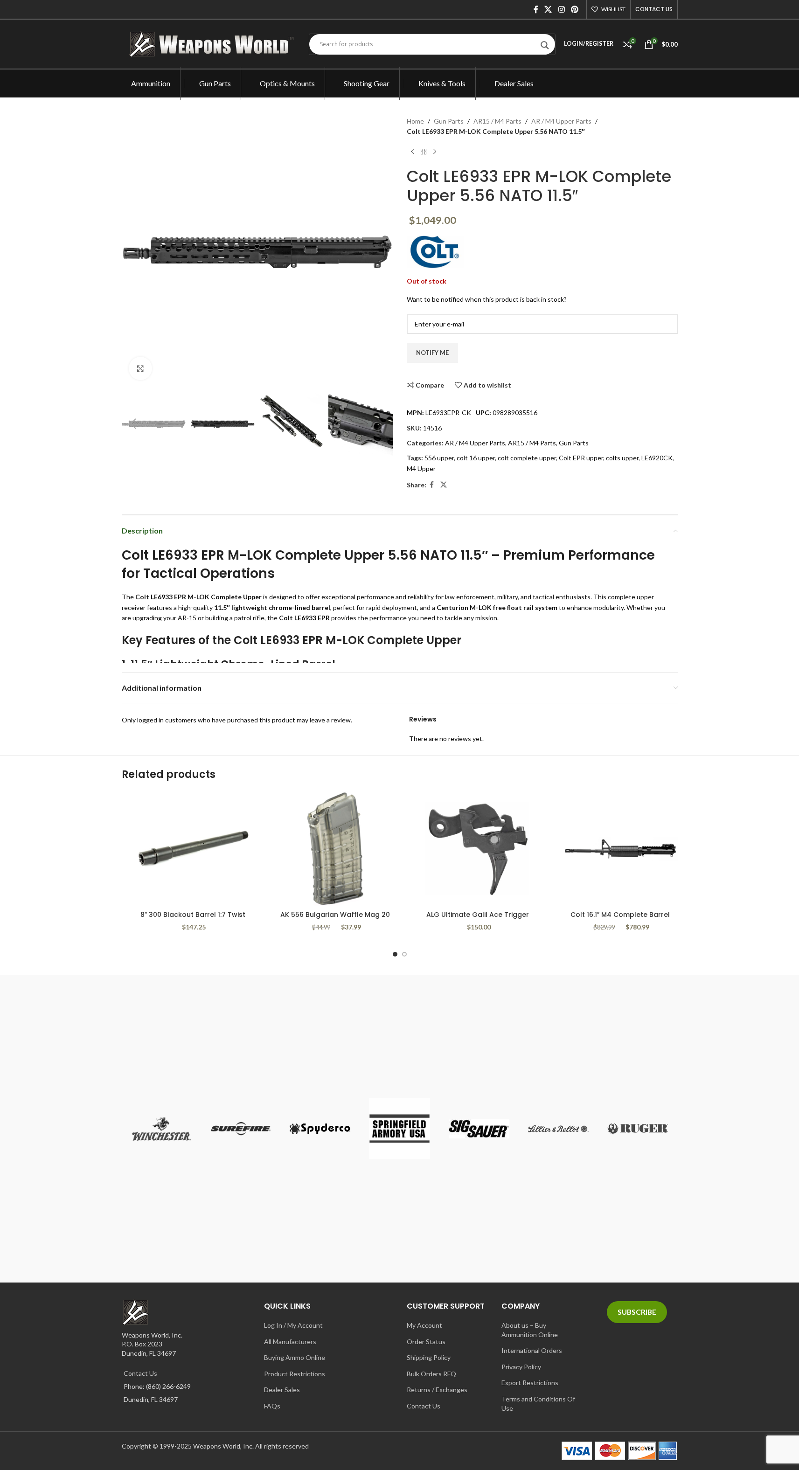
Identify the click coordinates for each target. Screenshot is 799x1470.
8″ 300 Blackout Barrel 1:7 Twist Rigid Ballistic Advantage (192, 919)
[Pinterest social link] (574, 9)
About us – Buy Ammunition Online (529, 1329)
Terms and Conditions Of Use (538, 1403)
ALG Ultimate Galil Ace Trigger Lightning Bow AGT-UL (477, 919)
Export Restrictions (529, 1383)
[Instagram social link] (561, 9)
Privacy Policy (521, 1367)
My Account (424, 1325)
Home (415, 121)
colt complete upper (527, 458)
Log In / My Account (293, 1325)
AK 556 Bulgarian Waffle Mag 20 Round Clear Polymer (335, 919)
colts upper (622, 458)
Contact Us (140, 1373)
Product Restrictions (294, 1374)
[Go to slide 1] (395, 954)
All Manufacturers (290, 1341)
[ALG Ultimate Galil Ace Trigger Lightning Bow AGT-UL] (478, 848)
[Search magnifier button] (544, 47)
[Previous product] (412, 152)
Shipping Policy (429, 1357)
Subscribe (637, 1311)
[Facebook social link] (536, 9)
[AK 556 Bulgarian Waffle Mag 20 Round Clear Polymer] (335, 848)
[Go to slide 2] (404, 954)
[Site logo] (214, 43)
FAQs (272, 1406)
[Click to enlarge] (140, 368)
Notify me (432, 352)
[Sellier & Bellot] (558, 1129)
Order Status (426, 1341)
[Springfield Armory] (399, 1129)
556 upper (439, 458)
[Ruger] (637, 1129)
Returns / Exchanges (437, 1390)
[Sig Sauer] (479, 1129)
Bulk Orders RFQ (431, 1374)
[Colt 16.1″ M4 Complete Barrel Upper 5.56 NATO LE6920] (620, 848)
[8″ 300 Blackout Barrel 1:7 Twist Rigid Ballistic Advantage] (193, 848)
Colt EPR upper (581, 458)
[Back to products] (423, 152)
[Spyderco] (320, 1129)
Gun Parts (449, 121)
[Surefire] (240, 1129)
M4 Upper (421, 468)
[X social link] (548, 9)
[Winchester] (161, 1129)
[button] (133, 424)
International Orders (531, 1350)
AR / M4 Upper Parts (561, 121)
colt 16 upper (476, 458)
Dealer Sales (282, 1390)
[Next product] (434, 152)
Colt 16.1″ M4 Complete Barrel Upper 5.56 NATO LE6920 (620, 919)
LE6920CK (657, 458)
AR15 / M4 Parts (497, 121)
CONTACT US (654, 9)
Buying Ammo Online (294, 1357)
